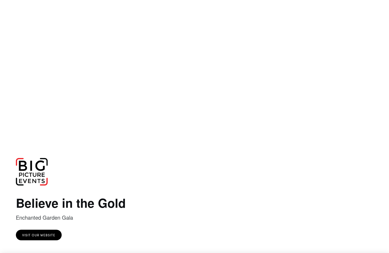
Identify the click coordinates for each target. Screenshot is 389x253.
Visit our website (38, 235)
